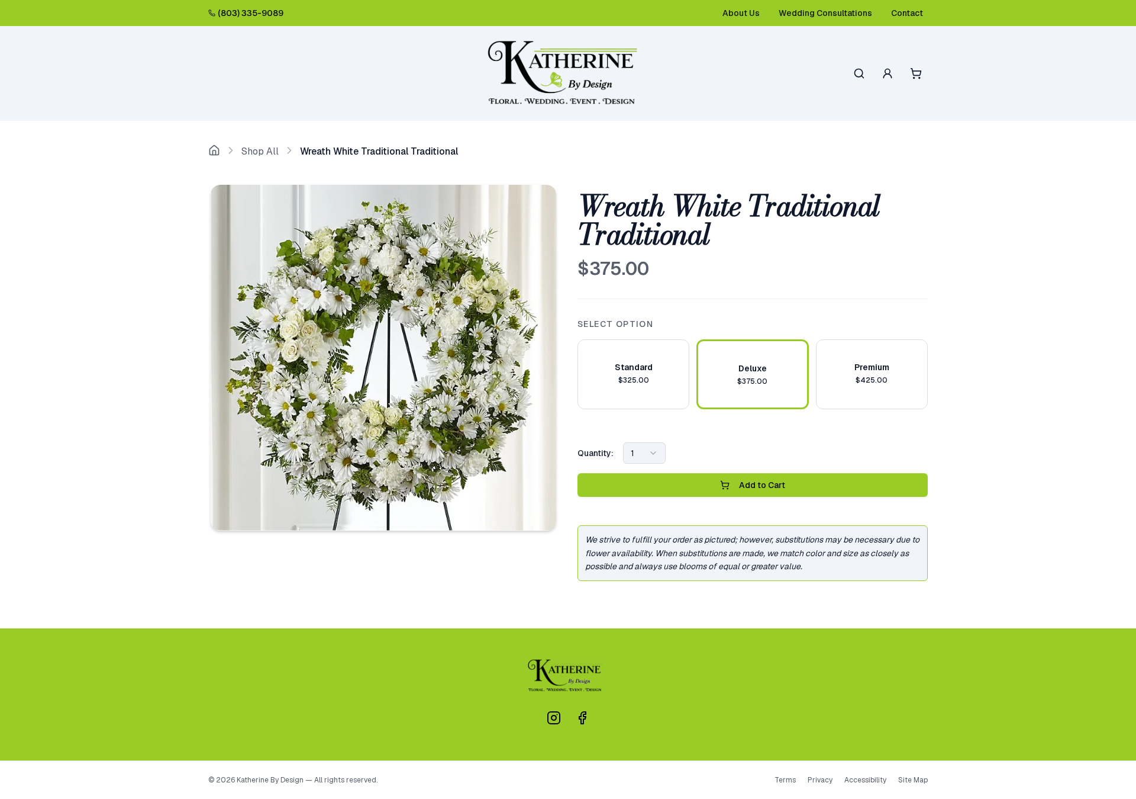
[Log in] (887, 73)
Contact (907, 13)
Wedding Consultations (825, 13)
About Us (741, 13)
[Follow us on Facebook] (582, 718)
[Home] (214, 152)
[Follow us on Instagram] (554, 718)
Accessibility (865, 780)
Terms (785, 780)
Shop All (260, 151)
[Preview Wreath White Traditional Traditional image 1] (383, 358)
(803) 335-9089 (250, 13)
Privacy (820, 780)
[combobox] (644, 453)
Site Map (913, 780)
